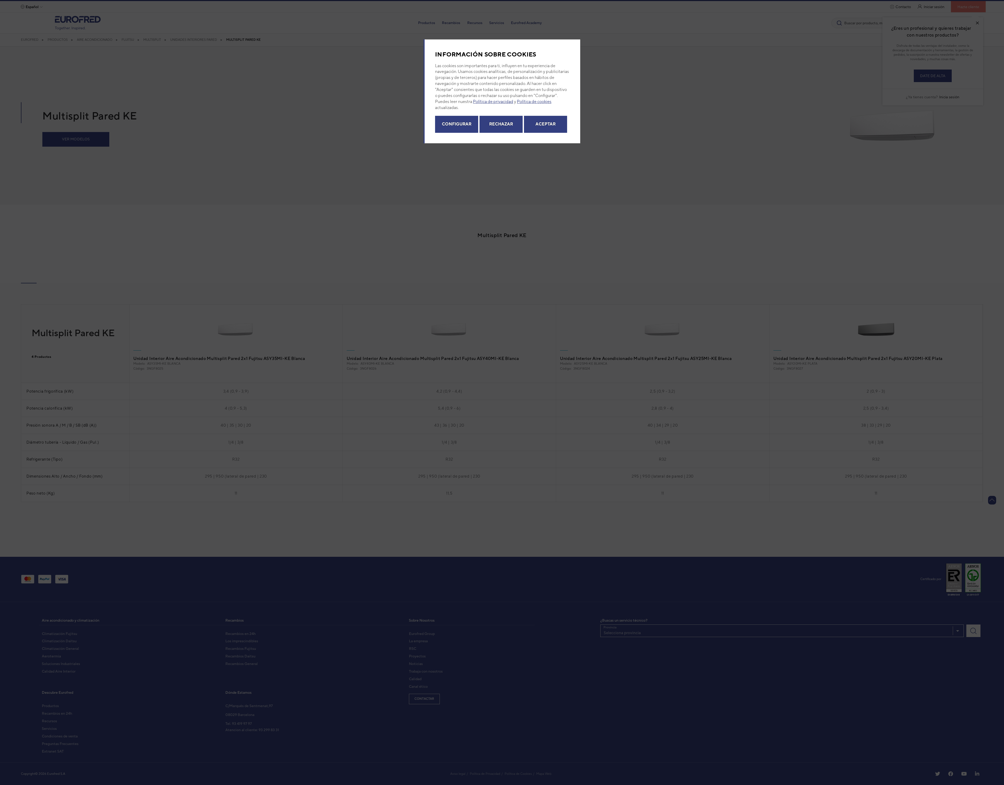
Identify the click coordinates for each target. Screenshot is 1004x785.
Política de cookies (534, 101)
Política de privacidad (493, 101)
